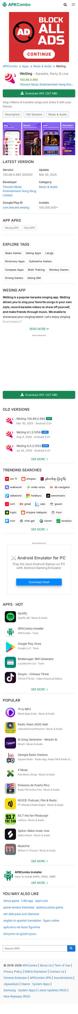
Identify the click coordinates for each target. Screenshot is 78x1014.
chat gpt (29, 520)
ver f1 (13, 478)
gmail (27, 503)
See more (38, 459)
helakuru (36, 495)
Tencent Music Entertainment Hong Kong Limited (19, 191)
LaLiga (49, 253)
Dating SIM (34, 277)
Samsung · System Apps (20, 990)
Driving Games (14, 277)
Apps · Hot (13, 604)
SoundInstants (63, 977)
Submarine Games (40, 261)
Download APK (41, 93)
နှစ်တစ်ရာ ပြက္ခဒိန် (55, 478)
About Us (46, 965)
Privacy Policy (13, 971)
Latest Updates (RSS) (52, 990)
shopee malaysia (36, 512)
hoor (59, 512)
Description (12, 114)
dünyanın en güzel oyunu (19, 933)
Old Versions (34, 114)
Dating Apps (33, 253)
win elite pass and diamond (21, 914)
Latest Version (18, 162)
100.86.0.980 (18, 174)
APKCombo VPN (40, 977)
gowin (58, 503)
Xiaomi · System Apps (35, 984)
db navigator (62, 487)
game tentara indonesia (18, 907)
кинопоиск (58, 495)
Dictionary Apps (15, 261)
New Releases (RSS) (17, 996)
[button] (65, 4)
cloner (48, 520)
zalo (42, 503)
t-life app (27, 900)
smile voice (38, 487)
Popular (11, 700)
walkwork (16, 487)
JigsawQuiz (11, 984)
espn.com (41, 900)
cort (12, 503)
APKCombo (10, 66)
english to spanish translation (22, 920)
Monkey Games (59, 269)
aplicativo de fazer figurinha (21, 927)
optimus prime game (49, 907)
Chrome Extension (15, 977)
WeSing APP (14, 290)
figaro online (51, 920)
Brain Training (36, 269)
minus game (11, 900)
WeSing (26, 74)
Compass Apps (14, 269)
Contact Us (57, 971)
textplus (66, 520)
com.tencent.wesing (16, 207)
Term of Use (62, 965)
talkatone (16, 495)
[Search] (71, 948)
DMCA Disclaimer (36, 971)
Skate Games (13, 253)
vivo (12, 520)
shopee (31, 478)
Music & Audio (57, 114)
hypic (13, 512)
